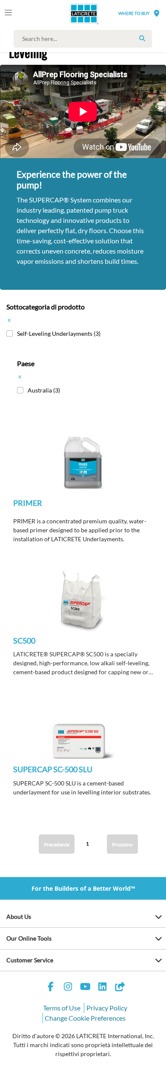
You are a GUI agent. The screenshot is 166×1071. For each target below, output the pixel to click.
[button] (83, 469)
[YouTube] (85, 987)
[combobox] (85, 39)
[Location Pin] (156, 13)
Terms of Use (61, 1008)
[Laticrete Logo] (72, 14)
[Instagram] (68, 987)
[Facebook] (51, 987)
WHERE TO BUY (133, 13)
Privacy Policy (106, 1008)
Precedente (56, 844)
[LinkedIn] (103, 987)
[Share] (120, 987)
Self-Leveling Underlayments (58, 333)
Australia (44, 390)
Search (142, 38)
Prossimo (122, 844)
